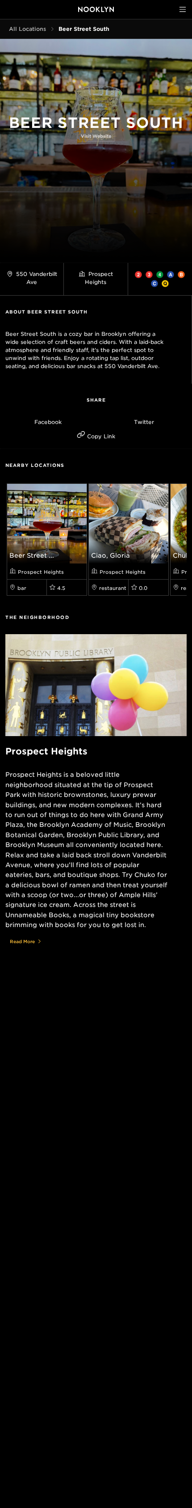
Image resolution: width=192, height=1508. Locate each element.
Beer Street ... (31, 555)
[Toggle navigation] (182, 9)
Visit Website (96, 136)
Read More (22, 941)
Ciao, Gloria (110, 555)
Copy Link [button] (100, 436)
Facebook (48, 422)
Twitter (144, 422)
